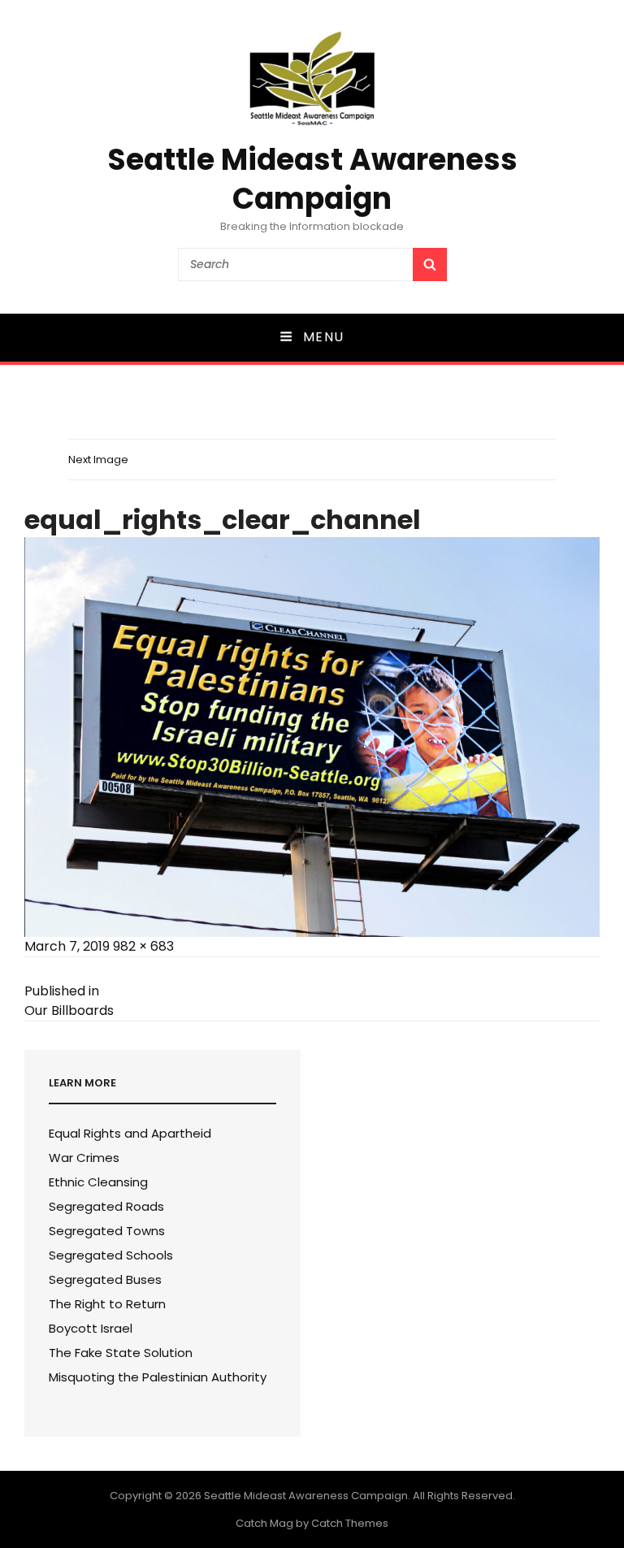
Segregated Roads (106, 1206)
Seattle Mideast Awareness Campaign (312, 179)
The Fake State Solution (121, 1352)
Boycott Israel (90, 1328)
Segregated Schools (111, 1255)
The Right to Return (107, 1303)
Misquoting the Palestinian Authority (157, 1376)
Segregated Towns (107, 1230)
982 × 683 (143, 946)
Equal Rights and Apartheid (130, 1133)
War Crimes (84, 1157)
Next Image (98, 459)
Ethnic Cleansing (98, 1181)
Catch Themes (349, 1523)
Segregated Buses (105, 1279)
